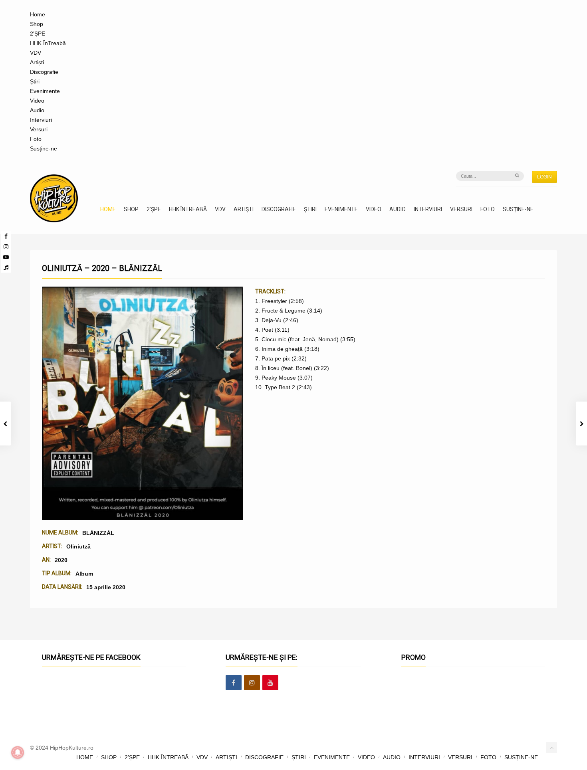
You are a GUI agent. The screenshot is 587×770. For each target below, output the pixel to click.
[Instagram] (6, 246)
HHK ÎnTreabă (48, 43)
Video (37, 100)
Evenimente (45, 91)
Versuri (39, 129)
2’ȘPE (37, 33)
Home (37, 14)
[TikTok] (6, 267)
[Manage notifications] (17, 752)
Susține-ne (43, 148)
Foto (36, 139)
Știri (35, 81)
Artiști (37, 62)
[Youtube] (6, 257)
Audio (37, 110)
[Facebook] (6, 236)
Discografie (44, 72)
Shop (36, 24)
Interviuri (41, 120)
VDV (35, 52)
